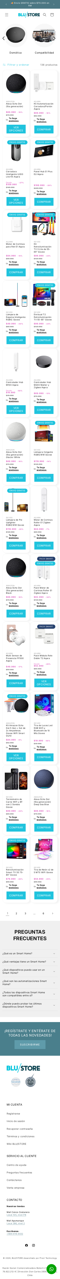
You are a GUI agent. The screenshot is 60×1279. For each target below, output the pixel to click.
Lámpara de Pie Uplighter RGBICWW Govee (15, 522)
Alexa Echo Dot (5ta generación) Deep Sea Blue (42, 802)
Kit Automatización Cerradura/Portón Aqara (44, 106)
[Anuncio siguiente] (54, 4)
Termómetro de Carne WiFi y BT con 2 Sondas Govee (14, 803)
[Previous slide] (4, 38)
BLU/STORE (17, 1258)
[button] (6, 14)
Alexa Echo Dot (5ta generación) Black (14, 590)
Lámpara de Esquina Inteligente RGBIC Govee (16, 317)
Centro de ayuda (16, 1165)
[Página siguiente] (52, 913)
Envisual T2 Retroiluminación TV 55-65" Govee (43, 317)
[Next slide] (54, 38)
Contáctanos (14, 1180)
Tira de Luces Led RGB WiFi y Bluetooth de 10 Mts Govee (43, 729)
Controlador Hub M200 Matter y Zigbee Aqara (42, 385)
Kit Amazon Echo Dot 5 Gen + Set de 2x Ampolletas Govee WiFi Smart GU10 (16, 730)
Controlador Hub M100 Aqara (14, 383)
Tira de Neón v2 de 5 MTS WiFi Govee (44, 871)
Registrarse (13, 1113)
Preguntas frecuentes (19, 1172)
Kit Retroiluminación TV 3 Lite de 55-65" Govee (43, 248)
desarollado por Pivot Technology (40, 1258)
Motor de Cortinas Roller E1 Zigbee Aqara (43, 522)
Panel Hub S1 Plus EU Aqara (43, 172)
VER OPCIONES (16, 129)
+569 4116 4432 (15, 1233)
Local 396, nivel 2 (16, 1223)
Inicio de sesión (16, 1121)
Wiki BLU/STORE (16, 1143)
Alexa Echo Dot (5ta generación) (14, 105)
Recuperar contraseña (20, 1128)
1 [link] (7, 913)
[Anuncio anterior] (6, 4)
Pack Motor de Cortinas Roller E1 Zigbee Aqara (43, 590)
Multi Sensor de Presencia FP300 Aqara (15, 658)
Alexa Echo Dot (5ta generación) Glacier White (14, 454)
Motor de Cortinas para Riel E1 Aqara (15, 245)
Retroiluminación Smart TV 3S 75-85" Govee (15, 872)
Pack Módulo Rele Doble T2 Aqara (43, 657)
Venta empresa (15, 1187)
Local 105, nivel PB (16, 1215)
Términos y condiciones (20, 1136)
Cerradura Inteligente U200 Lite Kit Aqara (14, 174)
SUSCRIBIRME (30, 1044)
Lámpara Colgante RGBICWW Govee (43, 453)
